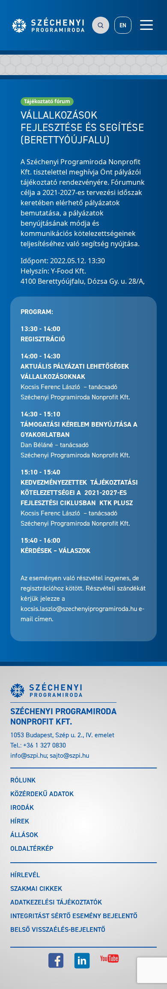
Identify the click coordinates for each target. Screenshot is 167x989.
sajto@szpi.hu (69, 755)
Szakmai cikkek (36, 888)
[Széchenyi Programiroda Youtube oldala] (109, 961)
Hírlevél (25, 874)
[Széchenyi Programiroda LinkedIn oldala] (82, 961)
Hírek (19, 821)
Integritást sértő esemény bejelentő (73, 915)
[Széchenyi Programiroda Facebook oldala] (56, 961)
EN (122, 25)
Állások (24, 834)
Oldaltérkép (31, 848)
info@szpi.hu (28, 755)
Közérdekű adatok (42, 793)
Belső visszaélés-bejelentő (57, 929)
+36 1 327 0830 (44, 745)
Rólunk (23, 780)
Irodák (22, 807)
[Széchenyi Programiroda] (48, 25)
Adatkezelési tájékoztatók (56, 902)
